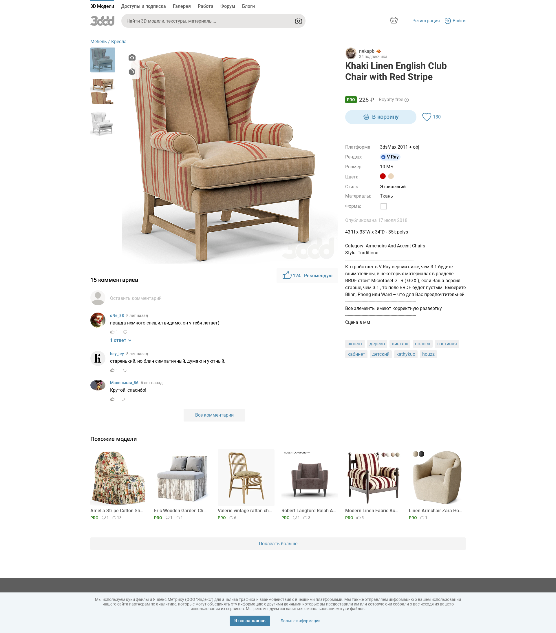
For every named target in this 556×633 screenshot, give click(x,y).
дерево (377, 343)
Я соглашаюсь (250, 620)
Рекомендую (312, 275)
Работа (205, 6)
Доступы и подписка (143, 6)
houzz (428, 354)
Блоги (248, 6)
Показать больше (278, 543)
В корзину (385, 116)
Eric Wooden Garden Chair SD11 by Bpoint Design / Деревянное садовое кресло (181, 510)
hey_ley (117, 353)
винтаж (400, 343)
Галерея (182, 6)
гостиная (447, 343)
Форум (227, 6)
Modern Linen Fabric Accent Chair (372, 510)
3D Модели (102, 6)
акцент (355, 343)
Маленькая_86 (124, 382)
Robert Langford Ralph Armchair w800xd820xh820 (308, 510)
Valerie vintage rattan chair (245, 510)
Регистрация (426, 20)
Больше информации (301, 621)
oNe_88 (117, 315)
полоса (422, 343)
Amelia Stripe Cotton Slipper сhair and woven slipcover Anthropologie (117, 510)
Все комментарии (214, 415)
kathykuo (405, 354)
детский (380, 354)
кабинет (356, 354)
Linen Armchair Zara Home (436, 510)
